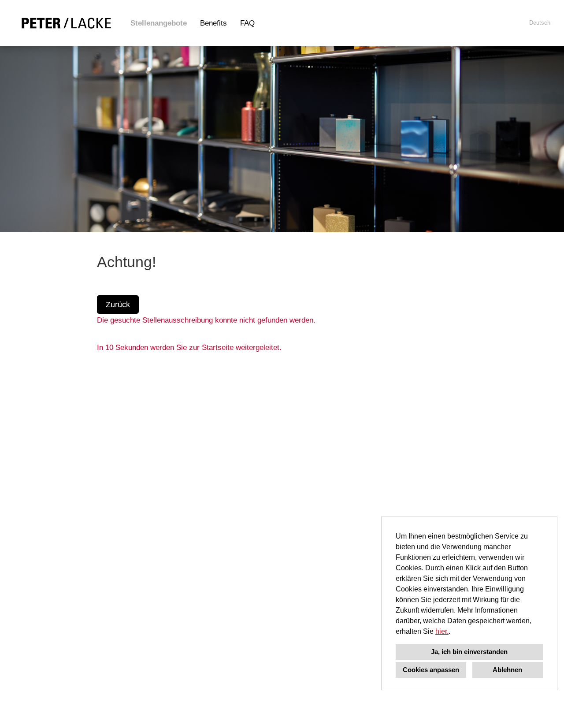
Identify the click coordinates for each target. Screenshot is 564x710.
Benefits (213, 23)
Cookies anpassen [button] (431, 669)
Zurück (118, 304)
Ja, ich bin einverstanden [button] (469, 651)
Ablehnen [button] (507, 669)
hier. (442, 631)
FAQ (247, 23)
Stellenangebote (158, 23)
